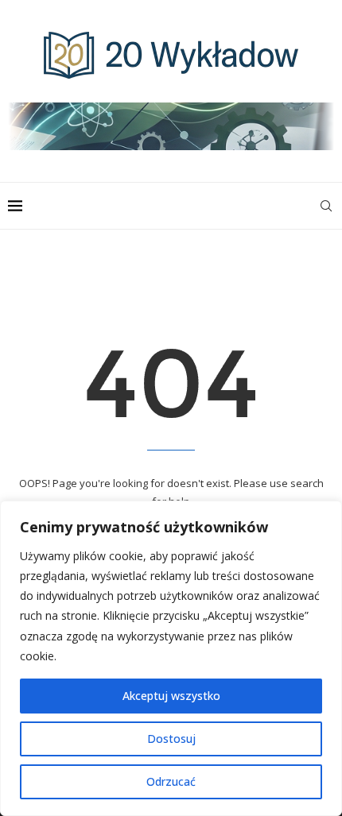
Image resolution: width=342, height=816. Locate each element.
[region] (171, 658)
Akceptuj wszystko (171, 695)
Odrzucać (171, 781)
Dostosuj (171, 738)
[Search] (326, 206)
